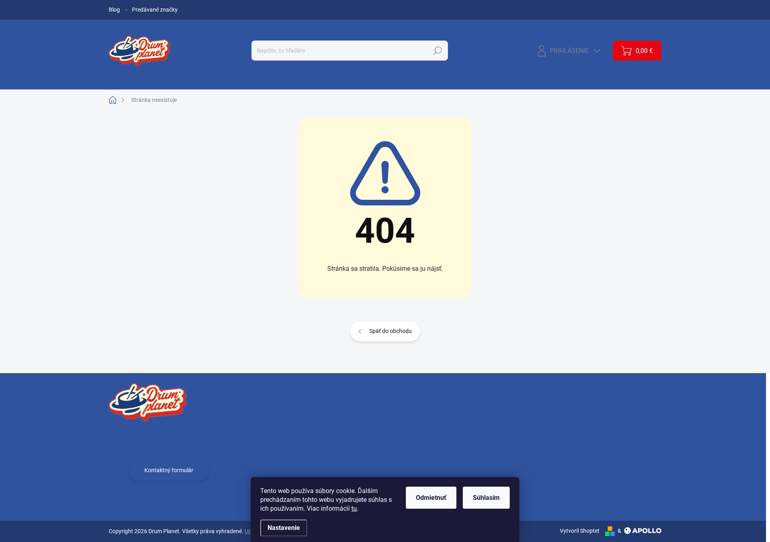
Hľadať (437, 50)
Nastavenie (283, 528)
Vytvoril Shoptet (580, 531)
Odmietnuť (431, 497)
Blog (114, 9)
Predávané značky (155, 9)
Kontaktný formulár (168, 470)
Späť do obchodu (390, 331)
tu (354, 508)
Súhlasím (486, 497)
